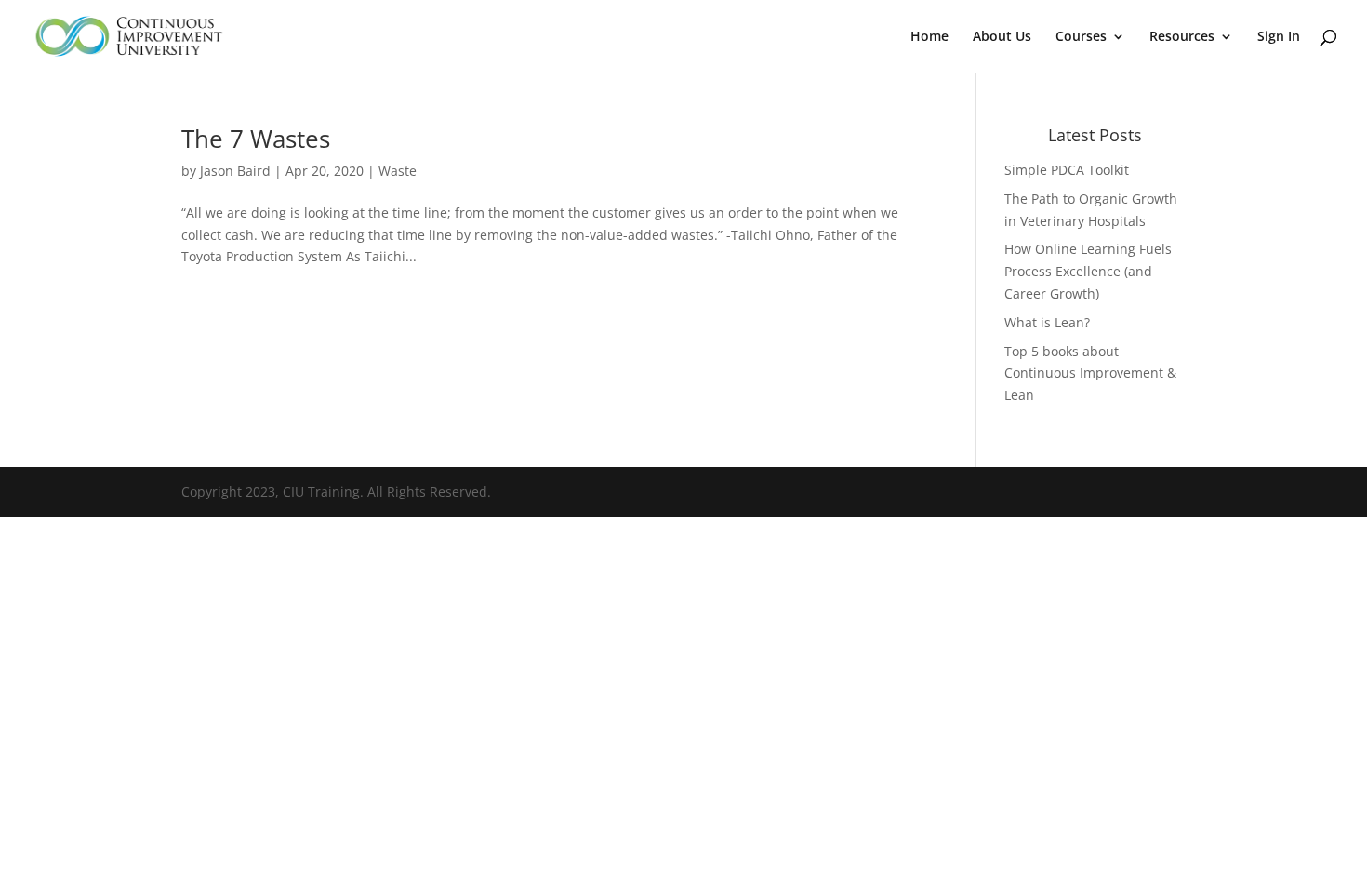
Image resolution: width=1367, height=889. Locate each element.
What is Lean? (1047, 322)
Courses (1081, 37)
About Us (1002, 37)
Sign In (1278, 37)
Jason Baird (235, 170)
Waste (397, 170)
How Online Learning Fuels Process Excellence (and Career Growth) (1088, 271)
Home (929, 37)
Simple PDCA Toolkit (1066, 170)
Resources (1181, 37)
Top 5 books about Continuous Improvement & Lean (1090, 373)
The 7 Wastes (255, 138)
